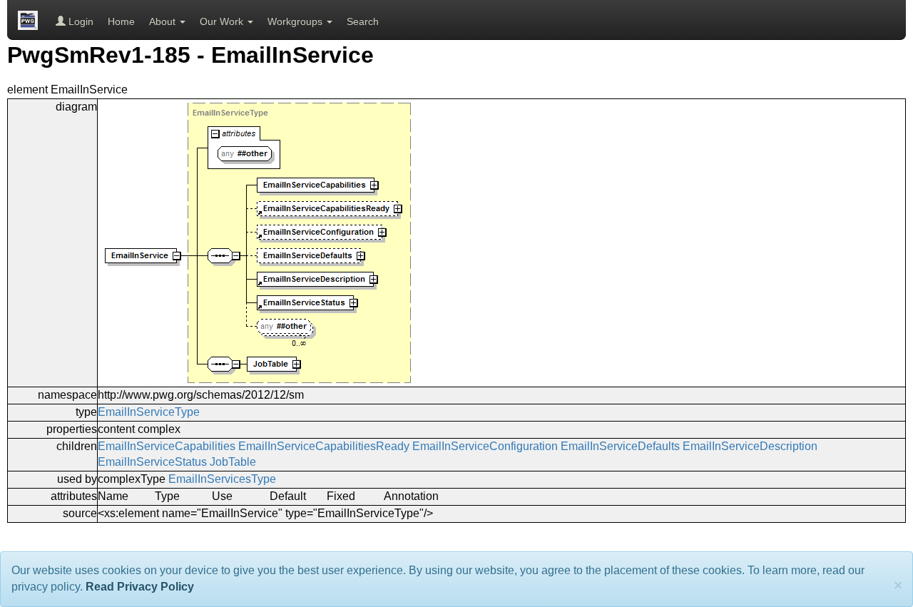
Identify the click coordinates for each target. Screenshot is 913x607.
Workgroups (296, 21)
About (163, 21)
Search (363, 21)
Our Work (223, 21)
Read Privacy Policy (140, 587)
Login (79, 21)
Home (121, 21)
